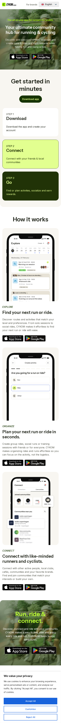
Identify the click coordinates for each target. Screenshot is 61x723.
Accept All (30, 701)
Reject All (30, 717)
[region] (30, 697)
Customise (30, 709)
